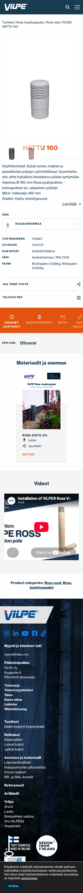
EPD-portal (28, 343)
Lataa (31, 440)
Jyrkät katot (14, 749)
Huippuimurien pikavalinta (25, 767)
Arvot (8, 806)
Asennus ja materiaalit (22, 757)
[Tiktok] (43, 633)
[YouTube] (25, 633)
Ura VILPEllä (14, 821)
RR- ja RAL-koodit (18, 777)
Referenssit (14, 785)
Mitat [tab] (62, 322)
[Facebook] (34, 633)
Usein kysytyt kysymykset (24, 726)
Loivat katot (14, 744)
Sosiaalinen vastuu (19, 816)
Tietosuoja (12, 685)
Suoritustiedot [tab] (39, 322)
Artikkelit (11, 793)
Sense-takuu (13, 700)
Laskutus (10, 704)
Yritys (9, 802)
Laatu (8, 811)
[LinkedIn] (15, 633)
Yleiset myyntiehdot (18, 690)
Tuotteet (8, 22)
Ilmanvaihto (13, 739)
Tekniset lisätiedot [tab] (11, 324)
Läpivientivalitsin (17, 762)
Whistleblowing (15, 709)
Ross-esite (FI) (35, 435)
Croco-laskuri (15, 772)
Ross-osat (53, 22)
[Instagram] (7, 633)
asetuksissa (29, 878)
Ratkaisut (12, 735)
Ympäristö (12, 826)
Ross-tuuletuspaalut (30, 22)
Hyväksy (13, 886)
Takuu (8, 695)
